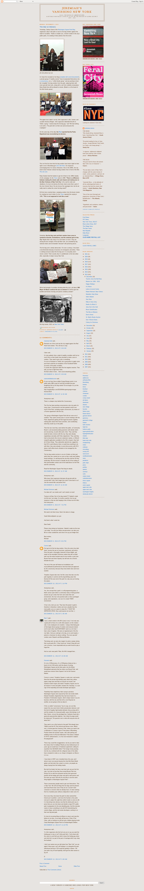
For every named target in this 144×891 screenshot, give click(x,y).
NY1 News (86, 219)
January (88, 351)
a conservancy (44, 81)
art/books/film (87, 380)
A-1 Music (89, 286)
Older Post (77, 866)
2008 (86, 364)
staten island (86, 476)
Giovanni (46, 660)
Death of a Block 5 (91, 304)
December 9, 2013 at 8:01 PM (55, 541)
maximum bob (48, 341)
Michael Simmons (49, 489)
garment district (87, 415)
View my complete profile (91, 209)
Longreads (86, 235)
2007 (86, 367)
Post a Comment (44, 863)
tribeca (85, 483)
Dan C (46, 618)
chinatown (85, 393)
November (89, 325)
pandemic (85, 460)
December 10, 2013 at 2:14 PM (55, 583)
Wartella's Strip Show (92, 294)
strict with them (60, 165)
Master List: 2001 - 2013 (93, 281)
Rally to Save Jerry (91, 302)
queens (85, 469)
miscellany (86, 449)
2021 (86, 254)
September (89, 330)
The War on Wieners (48, 27)
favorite (85, 409)
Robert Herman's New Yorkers (94, 291)
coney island (86, 398)
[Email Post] (64, 329)
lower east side (87, 440)
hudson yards (86, 429)
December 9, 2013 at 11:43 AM (55, 485)
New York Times (59, 324)
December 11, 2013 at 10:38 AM (56, 656)
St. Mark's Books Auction (93, 317)
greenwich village (51, 331)
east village (86, 407)
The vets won (43, 172)
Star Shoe (89, 299)
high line (85, 427)
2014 (86, 272)
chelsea (85, 391)
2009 (86, 362)
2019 (86, 259)
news (84, 458)
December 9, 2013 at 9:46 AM (55, 348)
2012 (86, 354)
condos (85, 395)
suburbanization (87, 478)
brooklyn (85, 389)
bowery (85, 384)
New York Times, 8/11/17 (90, 221)
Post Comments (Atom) (54, 869)
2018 (86, 261)
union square (86, 485)
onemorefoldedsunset (50, 378)
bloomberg (86, 382)
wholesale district (88, 494)
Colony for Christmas (92, 322)
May (87, 341)
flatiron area (86, 411)
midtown (85, 447)
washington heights (88, 491)
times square (86, 480)
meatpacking (86, 442)
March (88, 346)
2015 (86, 269)
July (87, 335)
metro (84, 445)
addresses (86, 378)
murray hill (86, 451)
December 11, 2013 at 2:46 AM (55, 613)
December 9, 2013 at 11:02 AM (55, 394)
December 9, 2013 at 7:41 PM (55, 505)
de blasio (85, 400)
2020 (86, 256)
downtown (85, 402)
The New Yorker (87, 228)
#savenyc (85, 375)
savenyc (85, 471)
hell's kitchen (86, 424)
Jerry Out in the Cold (92, 307)
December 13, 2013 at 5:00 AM (55, 859)
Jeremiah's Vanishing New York (72, 10)
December (89, 276)
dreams (85, 404)
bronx (84, 387)
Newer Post (43, 866)
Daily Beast (86, 233)
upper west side (87, 489)
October (88, 328)
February (89, 348)
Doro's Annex (89, 314)
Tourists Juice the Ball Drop (94, 279)
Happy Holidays (90, 284)
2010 (86, 359)
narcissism (86, 453)
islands (85, 436)
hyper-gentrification (88, 431)
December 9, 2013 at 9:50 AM (55, 374)
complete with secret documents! (69, 77)
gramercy (85, 418)
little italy (85, 438)
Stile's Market (90, 296)
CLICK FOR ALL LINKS (89, 245)
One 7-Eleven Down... (92, 319)
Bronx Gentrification (91, 309)
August (88, 333)
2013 (86, 274)
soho (84, 474)
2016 (86, 267)
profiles (85, 467)
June (88, 338)
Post (60, 132)
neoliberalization (87, 456)
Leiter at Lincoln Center (92, 289)
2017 (86, 264)
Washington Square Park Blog (66, 29)
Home (60, 866)
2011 (86, 356)
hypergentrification (88, 433)
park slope (86, 462)
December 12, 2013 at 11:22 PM (56, 825)
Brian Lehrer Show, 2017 (90, 224)
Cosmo (46, 545)
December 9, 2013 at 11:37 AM (55, 471)
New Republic (87, 230)
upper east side (87, 487)
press (84, 465)
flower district (86, 413)
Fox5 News (86, 217)
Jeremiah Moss (89, 128)
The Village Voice (88, 226)
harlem (85, 422)
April (87, 343)
